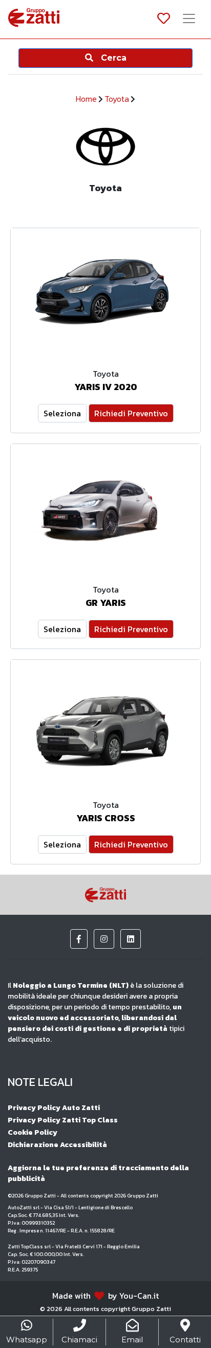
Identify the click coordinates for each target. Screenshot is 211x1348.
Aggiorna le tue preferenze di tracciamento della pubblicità (98, 1173)
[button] (79, 939)
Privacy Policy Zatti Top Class (63, 1120)
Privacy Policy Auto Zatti (54, 1107)
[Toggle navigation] (189, 19)
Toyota (116, 99)
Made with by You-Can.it (105, 1295)
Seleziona (62, 413)
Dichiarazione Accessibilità (57, 1144)
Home (86, 99)
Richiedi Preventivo (131, 413)
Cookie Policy (32, 1132)
